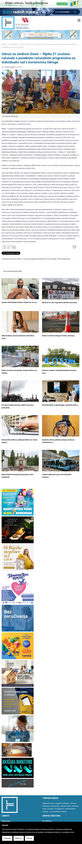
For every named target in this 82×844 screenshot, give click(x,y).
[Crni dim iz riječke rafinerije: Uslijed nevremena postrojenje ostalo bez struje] (20, 393)
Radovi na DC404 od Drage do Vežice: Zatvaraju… (58, 336)
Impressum (6, 821)
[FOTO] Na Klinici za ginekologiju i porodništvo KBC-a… (60, 405)
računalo (26, 259)
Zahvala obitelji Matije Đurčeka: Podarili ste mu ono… (20, 302)
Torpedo (4, 44)
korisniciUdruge (51, 259)
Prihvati (29, 838)
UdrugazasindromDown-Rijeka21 (12, 259)
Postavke (7, 838)
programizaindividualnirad (38, 259)
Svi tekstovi (46, 821)
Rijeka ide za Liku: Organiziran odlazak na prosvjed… (60, 302)
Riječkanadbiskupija (64, 259)
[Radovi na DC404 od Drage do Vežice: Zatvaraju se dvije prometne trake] (60, 323)
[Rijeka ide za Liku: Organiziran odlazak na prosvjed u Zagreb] (60, 290)
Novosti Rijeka (13, 44)
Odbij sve (18, 838)
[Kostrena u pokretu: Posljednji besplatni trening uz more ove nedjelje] (60, 358)
